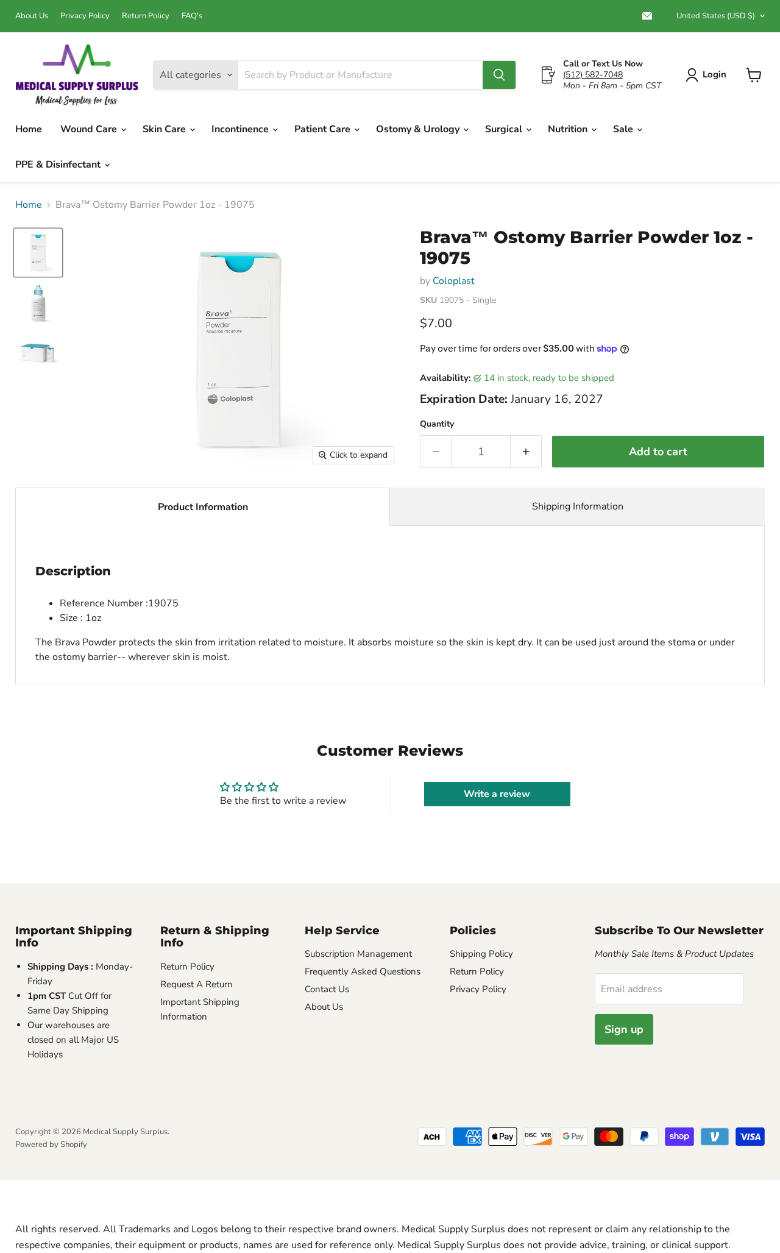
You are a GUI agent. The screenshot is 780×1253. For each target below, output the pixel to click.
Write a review (497, 794)
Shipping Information (577, 506)
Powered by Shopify (51, 1144)
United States (715, 15)
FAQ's (192, 16)
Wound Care (89, 129)
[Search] (499, 75)
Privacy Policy (85, 16)
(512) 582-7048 (593, 74)
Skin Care (165, 129)
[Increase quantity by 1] (526, 452)
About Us (31, 16)
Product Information (203, 507)
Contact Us (327, 989)
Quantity (437, 424)
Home (28, 129)
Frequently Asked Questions (362, 971)
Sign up (624, 1029)
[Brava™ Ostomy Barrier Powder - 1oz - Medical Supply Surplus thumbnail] (38, 253)
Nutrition (569, 129)
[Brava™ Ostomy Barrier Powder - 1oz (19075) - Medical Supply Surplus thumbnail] (38, 354)
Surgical (505, 129)
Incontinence (241, 129)
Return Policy (145, 16)
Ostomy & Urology (419, 129)
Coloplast (454, 281)
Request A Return (196, 984)
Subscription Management (358, 954)
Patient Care (323, 129)
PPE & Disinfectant (59, 164)
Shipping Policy (481, 954)
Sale (624, 129)
